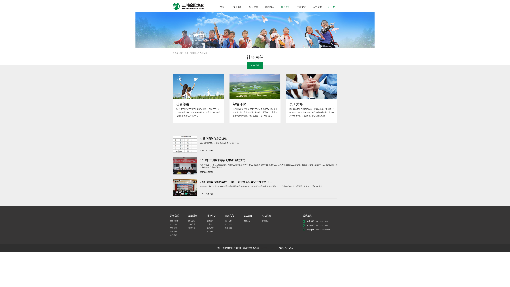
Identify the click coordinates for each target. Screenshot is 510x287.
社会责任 (285, 7)
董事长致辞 (174, 221)
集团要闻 (210, 221)
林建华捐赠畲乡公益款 (213, 138)
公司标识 (228, 221)
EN (334, 7)
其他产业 (191, 228)
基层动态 (210, 228)
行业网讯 (210, 224)
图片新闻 (210, 232)
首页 (222, 7)
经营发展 (253, 7)
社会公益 (203, 53)
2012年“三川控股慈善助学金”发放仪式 (222, 160)
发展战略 (173, 228)
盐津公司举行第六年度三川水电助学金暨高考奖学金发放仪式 (236, 182)
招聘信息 (265, 221)
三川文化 (301, 7)
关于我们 (237, 7)
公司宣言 (228, 224)
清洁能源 (191, 221)
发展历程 (173, 232)
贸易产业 (191, 224)
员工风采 (228, 228)
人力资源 (317, 7)
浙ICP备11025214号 (269, 248)
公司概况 (173, 224)
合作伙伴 (173, 235)
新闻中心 (269, 7)
